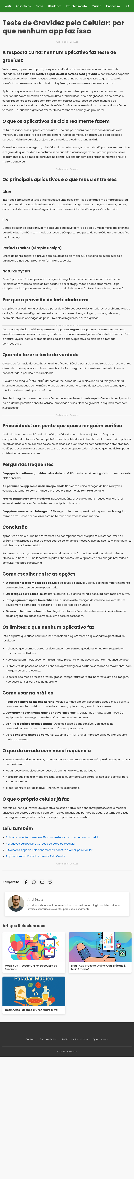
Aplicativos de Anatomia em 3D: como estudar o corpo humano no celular (53, 837)
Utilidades (54, 6)
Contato (30, 1039)
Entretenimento (76, 6)
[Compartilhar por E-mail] (42, 882)
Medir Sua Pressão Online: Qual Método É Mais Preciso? (98, 967)
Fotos (39, 6)
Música (96, 6)
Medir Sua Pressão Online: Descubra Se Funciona (31, 967)
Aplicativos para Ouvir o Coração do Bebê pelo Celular (40, 844)
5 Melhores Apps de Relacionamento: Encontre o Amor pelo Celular (49, 850)
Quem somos (101, 1039)
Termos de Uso (48, 1039)
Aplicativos (23, 6)
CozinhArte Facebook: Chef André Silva (31, 1010)
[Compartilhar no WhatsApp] (34, 882)
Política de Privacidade (75, 1039)
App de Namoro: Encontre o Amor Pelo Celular (35, 856)
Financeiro (113, 6)
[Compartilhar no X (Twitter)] (50, 882)
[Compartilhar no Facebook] (26, 882)
